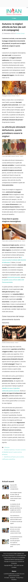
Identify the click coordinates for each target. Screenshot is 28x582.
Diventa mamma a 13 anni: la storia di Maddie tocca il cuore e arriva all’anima (13, 452)
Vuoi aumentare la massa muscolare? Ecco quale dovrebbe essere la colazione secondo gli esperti (16, 519)
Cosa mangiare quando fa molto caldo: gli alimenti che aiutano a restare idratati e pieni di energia (16, 496)
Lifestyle (6, 447)
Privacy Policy (19, 577)
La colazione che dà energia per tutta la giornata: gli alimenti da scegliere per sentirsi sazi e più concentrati (16, 508)
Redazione (12, 577)
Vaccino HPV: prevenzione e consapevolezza (14, 487)
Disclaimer (14, 579)
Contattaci (14, 567)
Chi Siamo (6, 577)
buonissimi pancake (14, 277)
